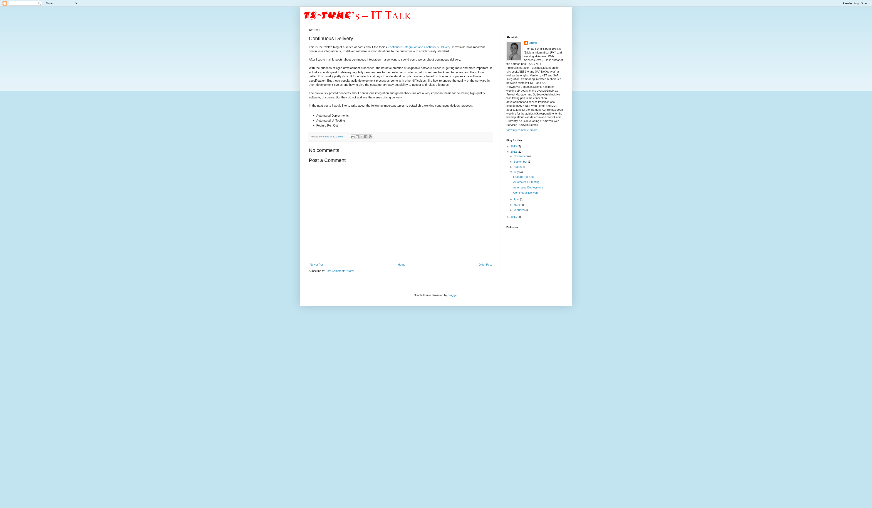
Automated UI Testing (526, 182)
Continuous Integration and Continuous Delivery (419, 47)
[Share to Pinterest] (370, 136)
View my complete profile (521, 130)
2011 (514, 216)
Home (401, 264)
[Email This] (353, 136)
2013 (514, 146)
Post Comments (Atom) (340, 271)
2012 (514, 151)
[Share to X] (361, 136)
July (516, 172)
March (518, 204)
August (518, 167)
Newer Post (317, 264)
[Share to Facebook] (366, 136)
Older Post (485, 264)
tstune (326, 136)
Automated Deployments (528, 187)
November (520, 156)
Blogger (452, 295)
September (521, 161)
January (519, 210)
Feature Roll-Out (523, 176)
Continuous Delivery (525, 192)
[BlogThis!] (357, 136)
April (517, 199)
